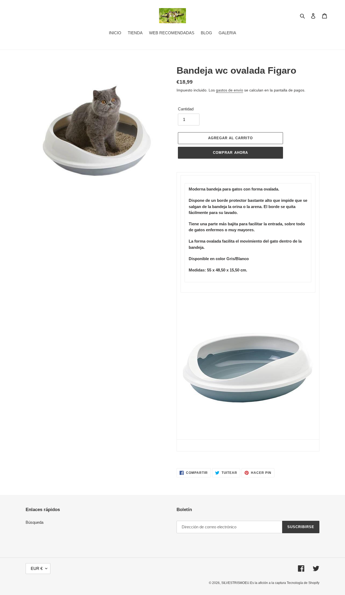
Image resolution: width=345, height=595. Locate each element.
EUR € (37, 568)
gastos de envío (229, 90)
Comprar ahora (230, 153)
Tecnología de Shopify (303, 583)
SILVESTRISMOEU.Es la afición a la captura (254, 583)
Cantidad (186, 109)
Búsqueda (34, 522)
